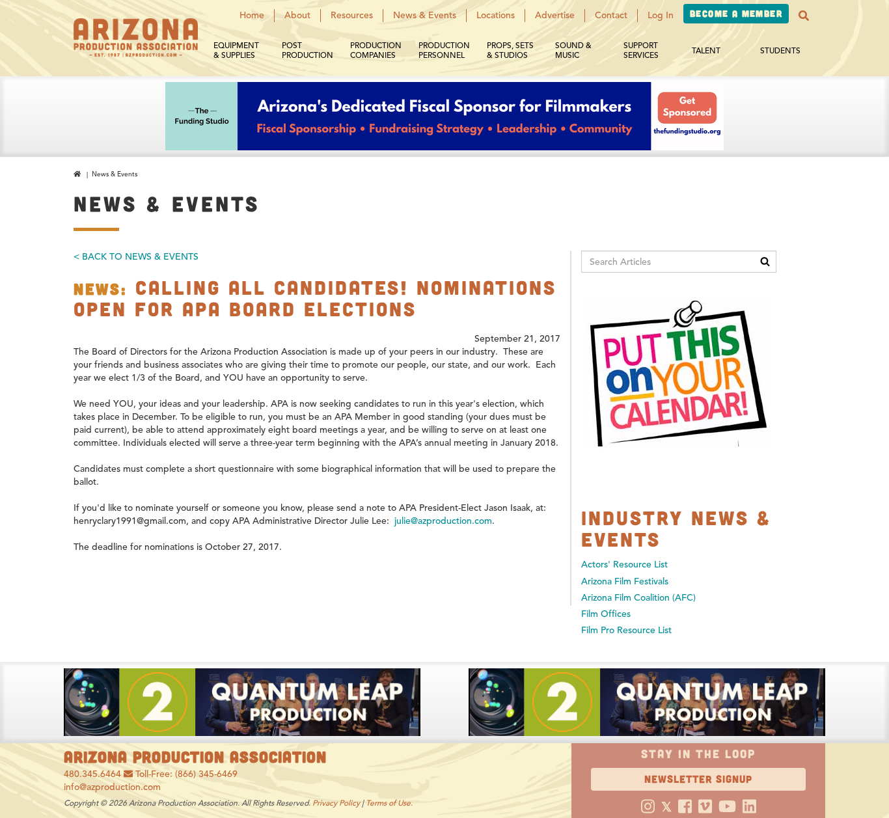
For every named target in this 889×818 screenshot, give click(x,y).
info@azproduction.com (112, 787)
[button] (804, 15)
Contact (611, 15)
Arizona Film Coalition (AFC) (638, 597)
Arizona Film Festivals (624, 581)
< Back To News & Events (136, 256)
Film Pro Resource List (626, 630)
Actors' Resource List (624, 564)
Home (251, 15)
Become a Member (736, 13)
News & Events (424, 15)
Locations (495, 15)
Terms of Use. (389, 803)
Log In (661, 15)
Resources (352, 15)
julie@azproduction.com (443, 520)
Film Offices (606, 614)
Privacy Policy (336, 803)
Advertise (555, 15)
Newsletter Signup (698, 778)
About (297, 15)
